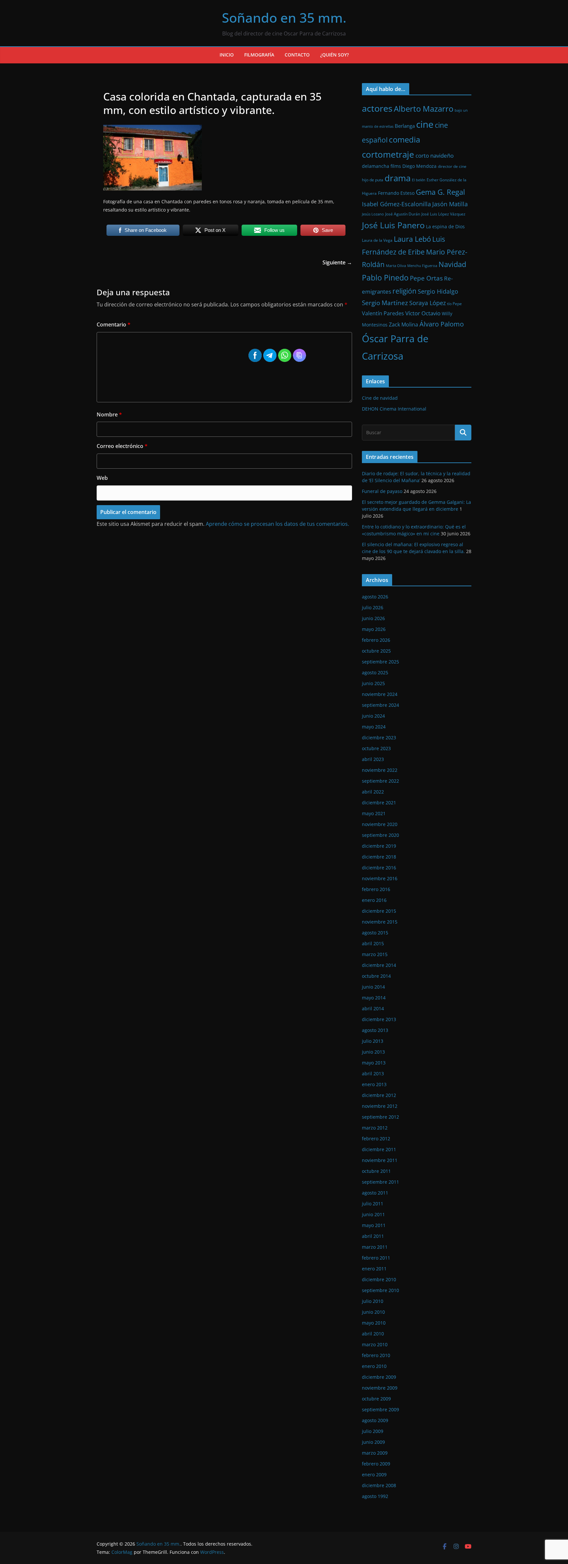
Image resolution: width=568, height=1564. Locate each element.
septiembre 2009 (380, 1409)
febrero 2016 (376, 889)
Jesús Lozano (373, 214)
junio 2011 (373, 1214)
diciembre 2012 (379, 1095)
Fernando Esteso (396, 193)
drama (398, 178)
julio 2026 (372, 607)
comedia (404, 139)
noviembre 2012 (379, 1106)
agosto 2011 (375, 1193)
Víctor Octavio (422, 313)
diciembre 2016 (379, 867)
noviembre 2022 (379, 770)
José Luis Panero (393, 225)
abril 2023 (373, 759)
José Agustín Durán (402, 214)
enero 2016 (374, 900)
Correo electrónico (122, 446)
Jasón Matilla (450, 204)
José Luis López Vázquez (443, 214)
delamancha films (381, 166)
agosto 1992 (375, 1496)
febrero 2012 (376, 1138)
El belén (418, 180)
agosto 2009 (375, 1420)
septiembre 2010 (380, 1290)
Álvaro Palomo (441, 324)
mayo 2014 (374, 997)
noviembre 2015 (379, 922)
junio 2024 (373, 716)
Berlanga (405, 126)
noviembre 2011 (379, 1160)
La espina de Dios (445, 226)
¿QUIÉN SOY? (334, 55)
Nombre (109, 414)
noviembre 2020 (379, 824)
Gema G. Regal (440, 192)
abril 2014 (373, 1008)
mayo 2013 (374, 1063)
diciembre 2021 (379, 802)
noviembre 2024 (379, 694)
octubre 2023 (376, 748)
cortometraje (388, 154)
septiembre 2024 (380, 705)
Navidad (452, 264)
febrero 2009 (376, 1464)
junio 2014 (373, 987)
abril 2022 (373, 792)
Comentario (113, 324)
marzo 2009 (375, 1453)
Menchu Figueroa (422, 265)
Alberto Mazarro (423, 108)
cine (425, 124)
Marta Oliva (396, 265)
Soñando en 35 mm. (284, 18)
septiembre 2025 (380, 662)
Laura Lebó (412, 239)
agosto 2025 (375, 672)
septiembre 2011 (380, 1182)
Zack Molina (403, 324)
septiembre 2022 (380, 781)
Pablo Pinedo (385, 277)
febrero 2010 (376, 1355)
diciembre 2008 (379, 1485)
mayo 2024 (374, 727)
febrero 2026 (376, 640)
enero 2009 (374, 1474)
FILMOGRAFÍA (259, 55)
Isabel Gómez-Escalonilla (396, 204)
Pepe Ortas (426, 278)
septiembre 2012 (380, 1117)
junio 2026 (373, 618)
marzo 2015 (375, 954)
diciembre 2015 (379, 911)
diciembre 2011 (379, 1149)
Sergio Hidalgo (438, 291)
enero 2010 (374, 1366)
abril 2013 (373, 1073)
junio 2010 (373, 1312)
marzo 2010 (375, 1344)
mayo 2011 (374, 1225)
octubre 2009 (376, 1399)
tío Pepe (454, 303)
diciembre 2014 (379, 965)
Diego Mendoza (419, 166)
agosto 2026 (375, 596)
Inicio (227, 55)
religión (404, 291)
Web (102, 477)
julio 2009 (372, 1431)
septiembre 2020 (380, 835)
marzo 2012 (375, 1128)
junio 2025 (373, 683)
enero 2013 (374, 1084)
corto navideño (434, 155)
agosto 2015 (375, 932)
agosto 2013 (375, 1030)
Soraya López (427, 303)
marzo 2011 (375, 1247)
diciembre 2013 (379, 1019)
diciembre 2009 (379, 1377)
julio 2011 (372, 1203)
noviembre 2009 (379, 1388)
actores (377, 108)
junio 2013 (373, 1052)
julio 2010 (372, 1301)
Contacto (297, 55)
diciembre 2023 (379, 737)
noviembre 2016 (379, 878)
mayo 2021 (374, 813)
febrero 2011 (376, 1258)
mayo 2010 (374, 1323)
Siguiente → (337, 262)
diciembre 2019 (379, 846)
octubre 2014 (376, 976)
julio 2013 (372, 1041)
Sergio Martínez (385, 303)
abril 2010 (373, 1333)
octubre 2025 (376, 651)
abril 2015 (373, 943)
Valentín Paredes (383, 313)
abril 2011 (373, 1236)
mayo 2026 (374, 629)
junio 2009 (373, 1442)
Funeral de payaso (382, 491)
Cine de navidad (380, 398)
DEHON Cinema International (394, 409)
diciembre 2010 (379, 1279)
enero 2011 (374, 1268)
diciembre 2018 (379, 857)
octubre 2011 (376, 1171)
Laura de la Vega (377, 240)
